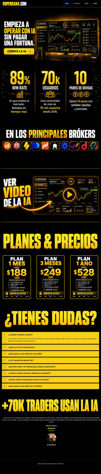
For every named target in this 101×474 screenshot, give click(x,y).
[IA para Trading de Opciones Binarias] (14, 3)
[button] (50, 338)
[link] (17, 277)
